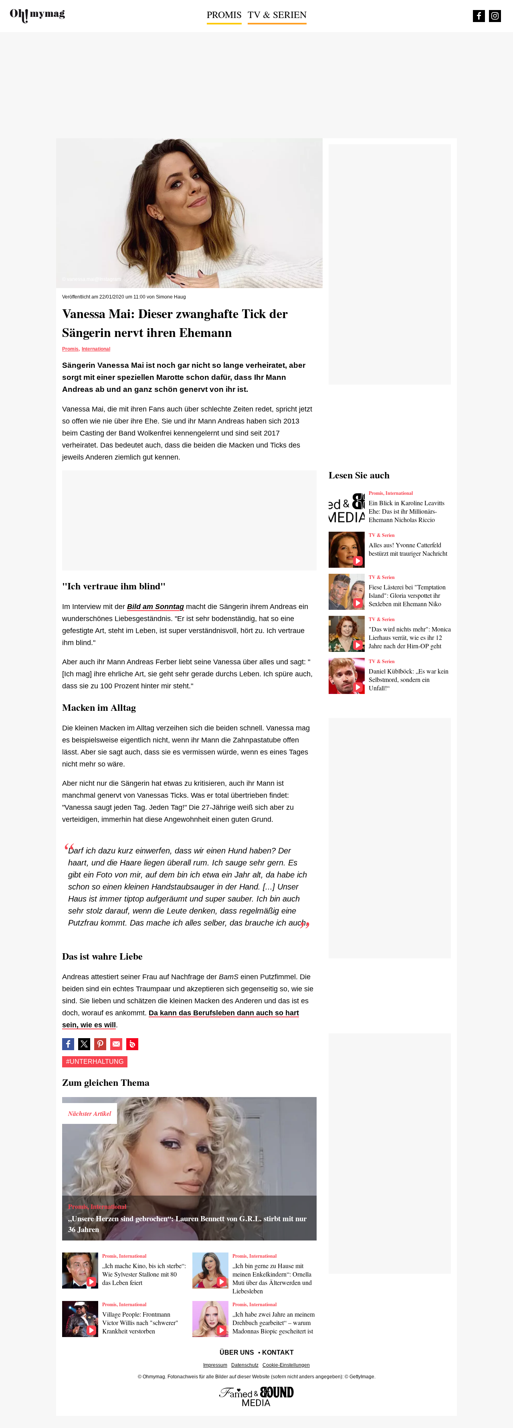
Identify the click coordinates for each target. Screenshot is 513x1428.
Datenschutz (245, 1365)
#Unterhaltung (94, 1061)
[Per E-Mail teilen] (116, 1044)
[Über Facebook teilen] (68, 1044)
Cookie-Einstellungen (286, 1365)
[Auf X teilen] (84, 1044)
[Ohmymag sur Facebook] (479, 16)
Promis (224, 14)
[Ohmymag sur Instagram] (495, 16)
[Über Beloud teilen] (132, 1044)
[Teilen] (100, 1044)
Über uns (237, 1352)
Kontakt (278, 1352)
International (96, 349)
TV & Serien (277, 14)
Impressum (215, 1365)
